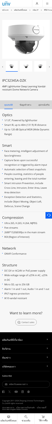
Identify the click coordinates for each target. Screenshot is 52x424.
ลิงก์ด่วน (6, 348)
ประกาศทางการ (8, 407)
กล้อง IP (35, 10)
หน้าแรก (5, 10)
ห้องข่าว (6, 357)
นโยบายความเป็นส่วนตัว (25, 407)
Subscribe (7, 375)
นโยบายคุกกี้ (41, 407)
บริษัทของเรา (9, 366)
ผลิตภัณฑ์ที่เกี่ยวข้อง (12, 339)
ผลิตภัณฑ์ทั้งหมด (20, 10)
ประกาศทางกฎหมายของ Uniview (15, 409)
